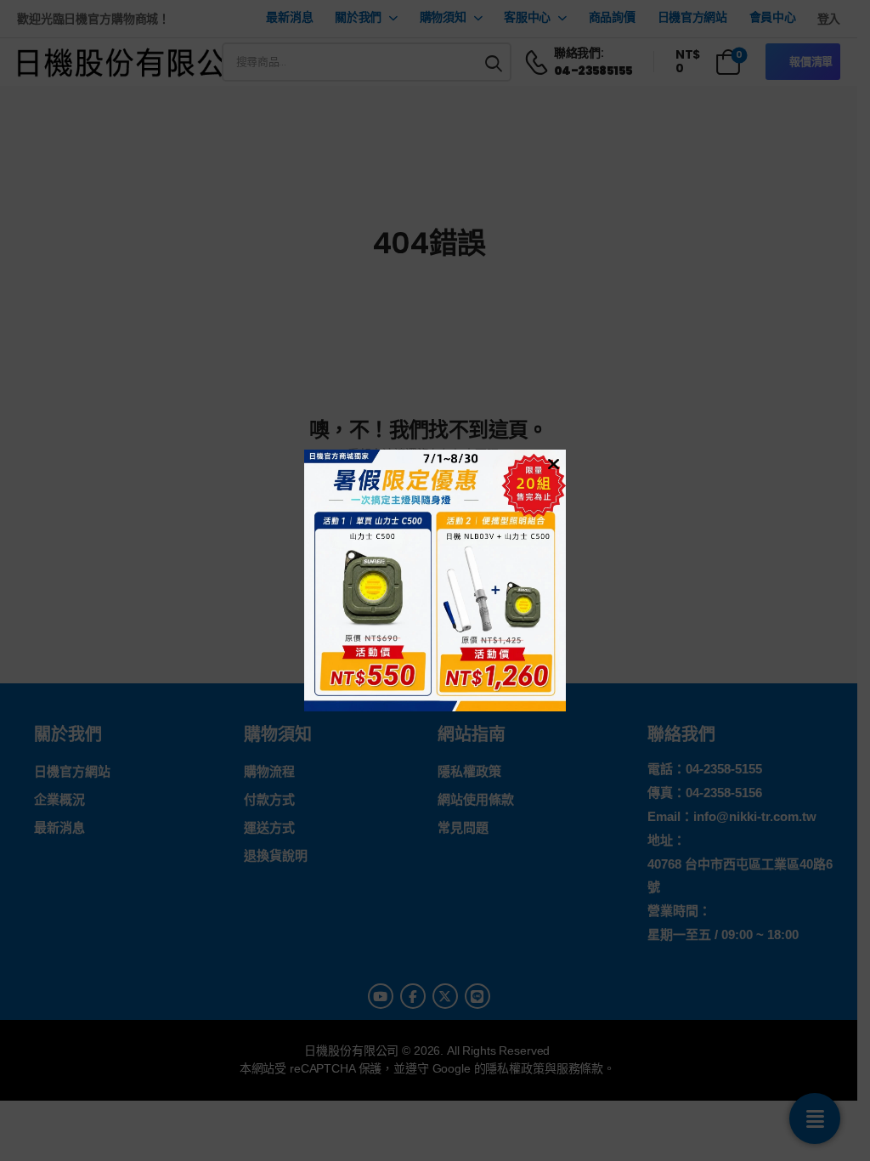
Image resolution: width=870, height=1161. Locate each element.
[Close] (551, 463)
